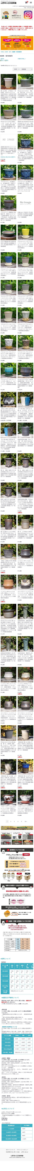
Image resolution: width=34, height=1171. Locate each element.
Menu (31, 1)
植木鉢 (2, 58)
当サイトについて (10, 1149)
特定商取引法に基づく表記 (13, 1152)
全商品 (2, 51)
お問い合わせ (24, 1152)
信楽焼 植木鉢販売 (17, 51)
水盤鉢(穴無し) (21, 58)
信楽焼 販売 (8, 51)
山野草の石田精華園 (17, 1156)
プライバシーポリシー (22, 1149)
